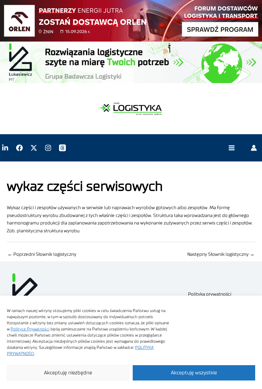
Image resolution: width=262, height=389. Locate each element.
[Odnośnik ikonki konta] (254, 148)
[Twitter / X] (34, 148)
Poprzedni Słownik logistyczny (42, 254)
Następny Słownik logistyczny (220, 254)
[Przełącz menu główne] (231, 148)
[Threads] (62, 148)
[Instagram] (48, 148)
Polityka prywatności (209, 294)
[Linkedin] (5, 148)
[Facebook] (19, 148)
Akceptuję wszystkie (194, 372)
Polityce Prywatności (30, 329)
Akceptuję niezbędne (68, 372)
